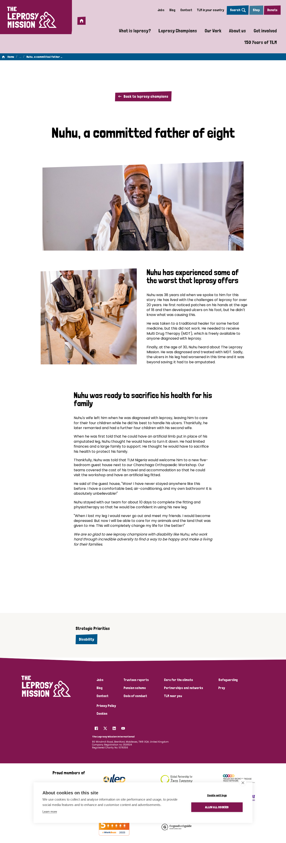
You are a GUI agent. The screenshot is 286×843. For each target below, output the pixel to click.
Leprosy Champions (177, 30)
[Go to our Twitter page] (105, 727)
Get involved (265, 30)
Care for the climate (178, 680)
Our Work (213, 30)
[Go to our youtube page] (123, 727)
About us (237, 30)
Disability (86, 639)
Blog (172, 10)
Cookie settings (217, 795)
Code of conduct (135, 696)
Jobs (161, 10)
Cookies (102, 714)
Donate (272, 10)
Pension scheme (135, 688)
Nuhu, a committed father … (44, 56)
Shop (256, 10)
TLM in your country (210, 10)
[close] (242, 782)
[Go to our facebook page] (96, 727)
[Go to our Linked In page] (114, 727)
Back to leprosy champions (146, 96)
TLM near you (173, 696)
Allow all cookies (217, 807)
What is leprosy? (135, 30)
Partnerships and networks (183, 688)
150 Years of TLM (260, 42)
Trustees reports (136, 680)
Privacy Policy (106, 706)
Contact (186, 10)
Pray (221, 688)
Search (235, 10)
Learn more (49, 811)
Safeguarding (228, 680)
